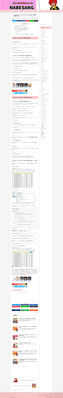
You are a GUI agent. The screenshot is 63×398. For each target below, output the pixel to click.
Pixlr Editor (43, 88)
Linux (42, 83)
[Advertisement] (25, 297)
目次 (24, 23)
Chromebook (43, 42)
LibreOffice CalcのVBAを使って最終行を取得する (20, 25)
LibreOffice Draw (43, 80)
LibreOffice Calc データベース (45, 76)
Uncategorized (43, 95)
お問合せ (42, 395)
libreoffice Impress (43, 81)
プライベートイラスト (44, 119)
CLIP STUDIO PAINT (44, 43)
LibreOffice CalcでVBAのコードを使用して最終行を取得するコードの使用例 (24, 34)
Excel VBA (42, 47)
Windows (42, 97)
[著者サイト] (16, 310)
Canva (42, 38)
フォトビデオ (43, 118)
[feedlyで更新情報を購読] (25, 310)
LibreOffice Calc (43, 69)
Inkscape (42, 64)
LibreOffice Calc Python (44, 71)
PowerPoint (43, 90)
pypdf (42, 92)
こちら (25, 104)
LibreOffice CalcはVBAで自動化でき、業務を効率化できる (22, 27)
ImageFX (42, 62)
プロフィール (39, 395)
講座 (41, 135)
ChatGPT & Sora (43, 40)
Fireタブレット (43, 50)
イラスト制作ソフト (44, 104)
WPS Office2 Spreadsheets (45, 99)
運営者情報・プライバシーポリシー (47, 395)
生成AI (42, 130)
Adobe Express (43, 31)
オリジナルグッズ (43, 111)
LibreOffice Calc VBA (44, 73)
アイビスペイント (43, 102)
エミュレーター (43, 107)
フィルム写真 (43, 116)
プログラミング (43, 121)
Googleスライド (43, 59)
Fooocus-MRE (43, 54)
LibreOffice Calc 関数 (44, 78)
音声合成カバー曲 (43, 137)
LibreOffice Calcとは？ (17, 26)
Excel (42, 45)
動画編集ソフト (43, 126)
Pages (42, 85)
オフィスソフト (43, 109)
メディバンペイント (44, 123)
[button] (51, 24)
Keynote (42, 66)
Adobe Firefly (43, 33)
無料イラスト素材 (43, 128)
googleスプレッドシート (44, 57)
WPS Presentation (43, 100)
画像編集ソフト (43, 133)
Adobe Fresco (43, 35)
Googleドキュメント (44, 61)
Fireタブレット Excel (44, 52)
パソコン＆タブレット (44, 114)
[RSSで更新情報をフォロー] (33, 310)
